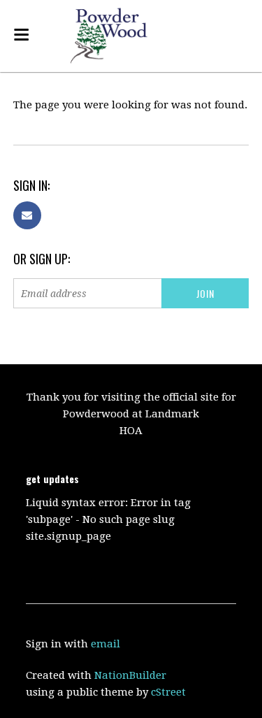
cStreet (168, 692)
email (105, 644)
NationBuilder (130, 675)
